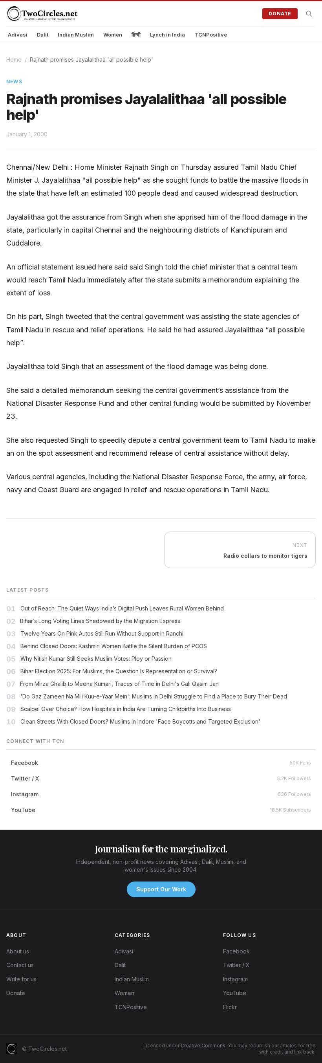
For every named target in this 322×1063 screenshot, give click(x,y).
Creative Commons (203, 1045)
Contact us (20, 965)
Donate (280, 13)
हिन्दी (136, 34)
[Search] (309, 13)
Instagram (235, 979)
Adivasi (17, 34)
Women (112, 34)
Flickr (230, 1007)
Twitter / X (236, 965)
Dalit (42, 34)
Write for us (21, 979)
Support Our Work (161, 889)
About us (17, 951)
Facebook (236, 951)
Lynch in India (167, 34)
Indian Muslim (76, 34)
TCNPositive (210, 34)
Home (14, 59)
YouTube (234, 993)
